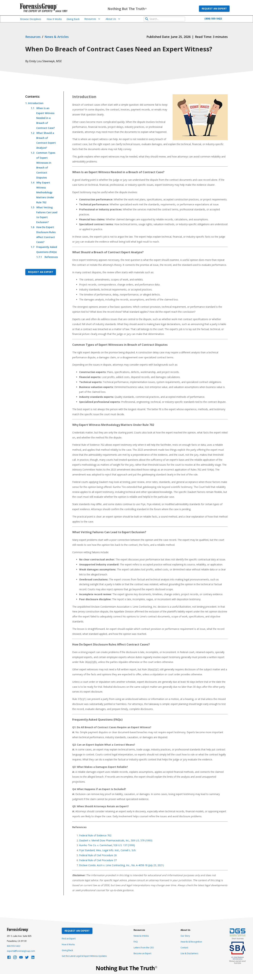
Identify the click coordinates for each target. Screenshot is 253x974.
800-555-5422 (13, 946)
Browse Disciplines (30, 19)
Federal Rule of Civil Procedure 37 (98, 860)
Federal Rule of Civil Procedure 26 (98, 855)
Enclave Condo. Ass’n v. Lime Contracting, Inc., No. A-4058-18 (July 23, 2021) (121, 865)
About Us (111, 18)
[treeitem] (41, 180)
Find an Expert (69, 938)
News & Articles (141, 935)
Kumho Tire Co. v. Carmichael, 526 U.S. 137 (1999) (107, 845)
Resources (90, 18)
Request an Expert (214, 8)
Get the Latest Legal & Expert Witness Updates (84, 956)
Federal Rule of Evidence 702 (95, 835)
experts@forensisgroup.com (21, 951)
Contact (184, 947)
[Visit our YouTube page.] (21, 958)
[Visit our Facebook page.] (9, 958)
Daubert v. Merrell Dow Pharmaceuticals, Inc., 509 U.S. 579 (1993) (115, 840)
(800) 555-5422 (213, 18)
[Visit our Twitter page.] (27, 958)
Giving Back (73, 19)
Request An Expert (77, 930)
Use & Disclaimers (189, 953)
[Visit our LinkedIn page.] (33, 958)
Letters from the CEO (144, 947)
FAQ (136, 941)
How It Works (54, 19)
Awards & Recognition (191, 941)
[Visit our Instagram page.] (15, 958)
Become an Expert (142, 953)
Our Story (185, 935)
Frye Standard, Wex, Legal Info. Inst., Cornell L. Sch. (107, 850)
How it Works (68, 944)
